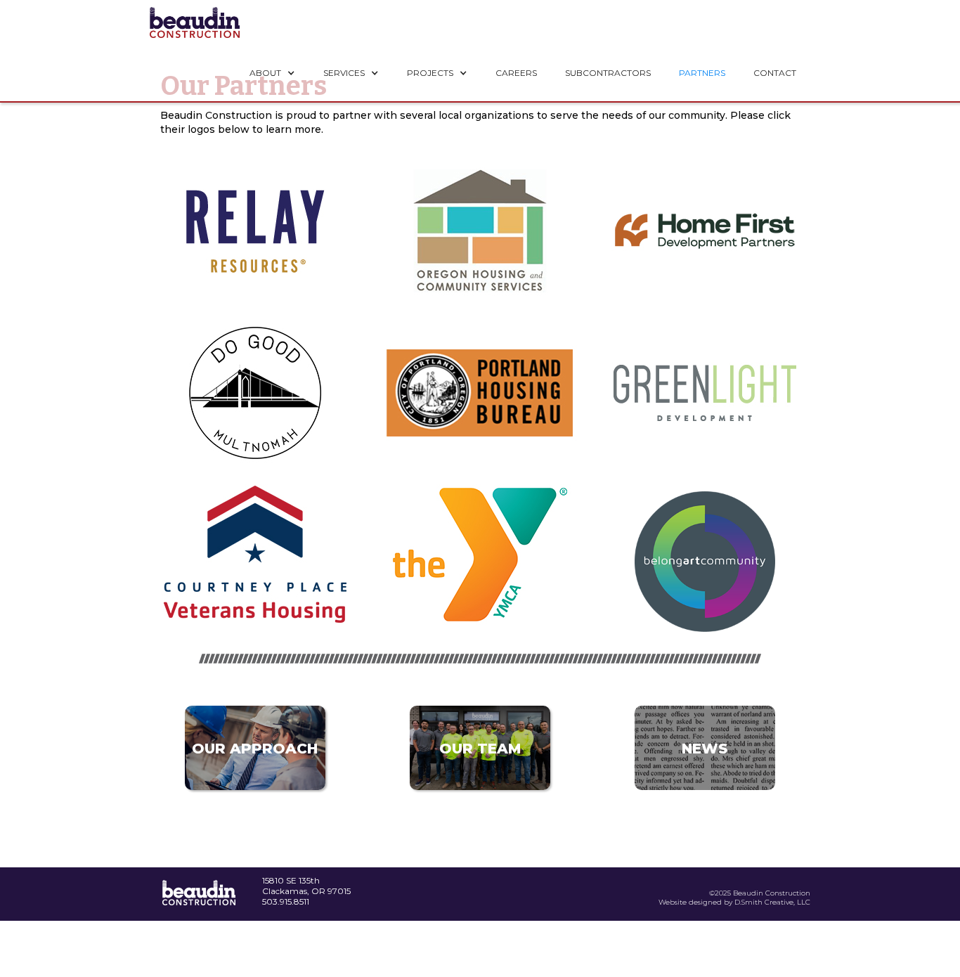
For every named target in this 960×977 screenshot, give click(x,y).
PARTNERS (702, 72)
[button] (272, 73)
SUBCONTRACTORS (608, 72)
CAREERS (516, 72)
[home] (195, 22)
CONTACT (774, 72)
